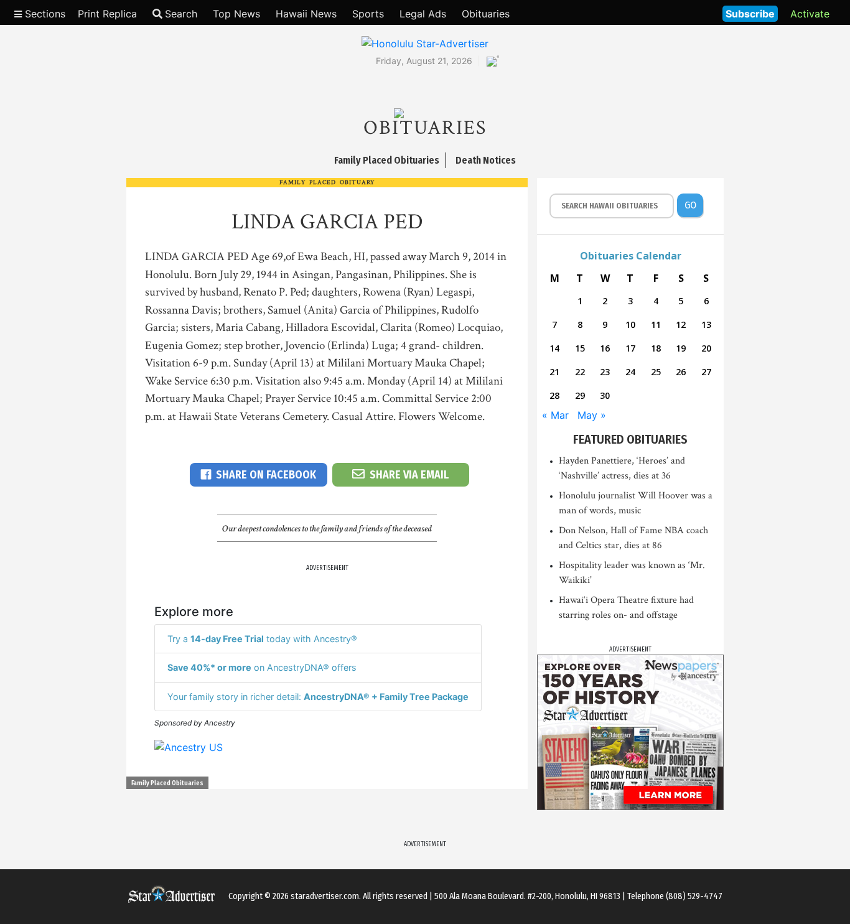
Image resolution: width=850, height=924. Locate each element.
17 (630, 348)
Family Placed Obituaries (167, 783)
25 (656, 372)
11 (656, 324)
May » (591, 415)
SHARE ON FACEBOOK (266, 475)
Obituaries (486, 13)
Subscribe (750, 13)
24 (630, 372)
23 (605, 372)
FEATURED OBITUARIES (630, 439)
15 (580, 348)
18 (656, 348)
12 (681, 324)
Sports (368, 13)
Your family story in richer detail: (318, 696)
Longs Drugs (676, 12)
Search (181, 13)
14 (554, 348)
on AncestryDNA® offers (262, 667)
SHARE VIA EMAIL (409, 475)
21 (554, 372)
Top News (236, 13)
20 (706, 348)
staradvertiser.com (325, 896)
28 (554, 395)
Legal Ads (422, 13)
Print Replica (107, 13)
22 (580, 372)
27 (706, 372)
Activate (809, 13)
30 (605, 395)
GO (690, 205)
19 (681, 348)
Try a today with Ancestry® (262, 638)
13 (706, 324)
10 (630, 324)
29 (580, 395)
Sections (43, 13)
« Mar (555, 415)
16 (605, 348)
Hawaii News (306, 13)
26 (681, 372)
